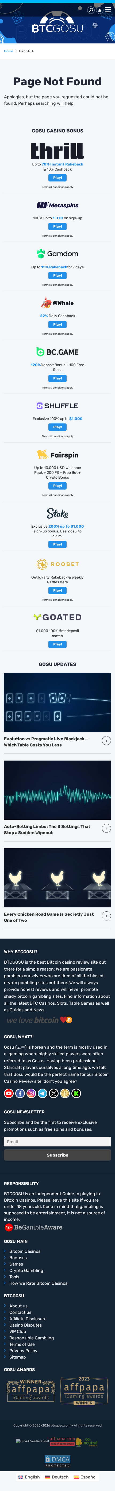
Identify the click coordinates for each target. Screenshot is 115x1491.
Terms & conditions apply (57, 187)
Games (16, 1264)
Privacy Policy (23, 1350)
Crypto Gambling (26, 1270)
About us (18, 1305)
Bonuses (18, 1257)
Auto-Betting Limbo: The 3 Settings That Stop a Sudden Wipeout (47, 829)
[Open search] (91, 10)
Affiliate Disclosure (28, 1318)
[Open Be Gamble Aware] (33, 1227)
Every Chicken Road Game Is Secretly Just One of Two (49, 917)
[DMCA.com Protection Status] (57, 1461)
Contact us (20, 1312)
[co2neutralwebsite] (87, 1441)
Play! (57, 178)
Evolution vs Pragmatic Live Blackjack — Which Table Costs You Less (46, 741)
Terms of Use (22, 1344)
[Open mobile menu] (107, 10)
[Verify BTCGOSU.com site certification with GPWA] (32, 1441)
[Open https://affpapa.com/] (62, 1441)
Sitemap (17, 1357)
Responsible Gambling (31, 1337)
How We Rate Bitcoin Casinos (38, 1283)
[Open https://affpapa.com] (30, 1390)
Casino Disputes (25, 1325)
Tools (14, 1276)
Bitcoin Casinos (24, 1251)
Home (8, 51)
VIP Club (17, 1331)
